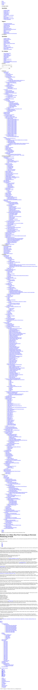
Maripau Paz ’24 (9, 415)
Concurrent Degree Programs (10, 91)
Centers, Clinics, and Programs (11, 82)
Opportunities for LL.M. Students (10, 397)
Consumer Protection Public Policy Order (15, 338)
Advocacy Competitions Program (8, 431)
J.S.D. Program (8, 100)
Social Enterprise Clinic (9, 314)
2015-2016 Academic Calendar (12, 128)
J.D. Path (10, 78)
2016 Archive (6, 649)
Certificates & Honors (7, 112)
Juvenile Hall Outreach (12, 372)
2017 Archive (6, 648)
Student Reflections (12, 280)
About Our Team (8, 236)
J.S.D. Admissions (6, 180)
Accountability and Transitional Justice (15, 290)
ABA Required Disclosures (6, 681)
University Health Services (8, 60)
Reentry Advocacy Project (13, 376)
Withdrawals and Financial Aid (11, 242)
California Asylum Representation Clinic (15, 335)
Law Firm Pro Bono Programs (10, 426)
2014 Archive (6, 651)
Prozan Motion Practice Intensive (12, 434)
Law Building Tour (10, 167)
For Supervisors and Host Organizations (11, 459)
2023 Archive (6, 643)
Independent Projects (9, 396)
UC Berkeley (4, 687)
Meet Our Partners (8, 193)
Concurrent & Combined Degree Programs (12, 173)
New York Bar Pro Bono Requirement (11, 427)
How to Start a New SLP (11, 363)
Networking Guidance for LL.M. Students (12, 511)
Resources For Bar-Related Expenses (12, 240)
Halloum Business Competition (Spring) (13, 443)
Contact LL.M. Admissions (11, 169)
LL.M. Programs (6, 93)
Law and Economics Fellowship (12, 88)
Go (11, 66)
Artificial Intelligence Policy (11, 142)
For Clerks (9, 505)
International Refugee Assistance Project (15, 350)
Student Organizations (7, 55)
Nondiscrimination (4, 685)
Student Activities (10, 84)
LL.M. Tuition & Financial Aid (10, 221)
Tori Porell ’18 (9, 406)
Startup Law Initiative (12, 359)
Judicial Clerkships (8, 497)
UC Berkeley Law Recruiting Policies (11, 513)
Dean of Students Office (7, 53)
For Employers (6, 512)
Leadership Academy (12, 209)
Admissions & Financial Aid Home (9, 156)
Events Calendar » (10, 111)
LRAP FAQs (11, 219)
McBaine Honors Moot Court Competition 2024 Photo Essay (18, 440)
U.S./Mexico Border (12, 385)
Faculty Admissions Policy (9, 174)
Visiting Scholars (9, 87)
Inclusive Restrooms (7, 62)
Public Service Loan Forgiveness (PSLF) (15, 216)
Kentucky (10, 384)
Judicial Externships (8, 453)
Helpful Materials (11, 437)
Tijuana (10, 390)
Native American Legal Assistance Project (15, 353)
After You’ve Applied (10, 160)
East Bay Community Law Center (11, 269)
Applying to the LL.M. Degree (10, 182)
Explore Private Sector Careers (11, 482)
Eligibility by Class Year (9, 432)
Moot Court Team (10, 447)
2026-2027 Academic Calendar (10, 116)
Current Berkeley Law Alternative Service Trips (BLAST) (15, 379)
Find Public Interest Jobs (11, 487)
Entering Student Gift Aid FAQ (13, 203)
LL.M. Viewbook (8, 195)
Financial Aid (6, 200)
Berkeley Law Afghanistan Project (12, 392)
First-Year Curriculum (9, 90)
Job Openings (4, 680)
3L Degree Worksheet (10, 151)
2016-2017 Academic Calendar (12, 127)
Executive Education (9, 521)
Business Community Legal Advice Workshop (16, 334)
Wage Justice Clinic (12, 377)
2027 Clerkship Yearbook (13, 503)
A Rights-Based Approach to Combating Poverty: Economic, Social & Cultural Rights (21, 292)
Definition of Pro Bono (10, 324)
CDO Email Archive (9, 509)
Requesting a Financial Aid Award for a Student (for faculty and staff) (16, 235)
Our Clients (11, 282)
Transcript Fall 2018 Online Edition (11, 629)
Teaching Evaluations (7, 42)
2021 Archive (6, 645)
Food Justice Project (12, 345)
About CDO (5, 476)
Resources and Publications (11, 299)
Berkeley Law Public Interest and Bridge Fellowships (17, 493)
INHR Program (9, 457)
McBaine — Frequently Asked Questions (15, 436)
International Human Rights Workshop (15, 349)
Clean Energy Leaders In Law (13, 336)
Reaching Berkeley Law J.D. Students (11, 517)
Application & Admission (11, 101)
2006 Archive (6, 658)
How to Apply (9, 327)
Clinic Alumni (11, 309)
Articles (3, 530)
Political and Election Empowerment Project (15, 356)
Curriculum (9, 77)
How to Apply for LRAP (13, 214)
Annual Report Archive (10, 319)
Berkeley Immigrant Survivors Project (14, 331)
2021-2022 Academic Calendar (12, 123)
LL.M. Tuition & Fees (10, 222)
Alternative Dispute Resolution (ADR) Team (14, 446)
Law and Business (8, 75)
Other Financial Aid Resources (10, 237)
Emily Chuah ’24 (9, 413)
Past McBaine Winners (12, 438)
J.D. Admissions (6, 157)
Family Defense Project (12, 344)
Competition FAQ (12, 441)
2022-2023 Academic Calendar (12, 122)
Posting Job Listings (8, 515)
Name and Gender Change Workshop (14, 352)
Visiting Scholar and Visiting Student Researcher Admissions (13, 199)
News (3, 1)
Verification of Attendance (9, 147)
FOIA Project (9, 401)
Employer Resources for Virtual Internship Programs (13, 518)
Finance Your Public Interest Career (12, 491)
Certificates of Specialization (10, 98)
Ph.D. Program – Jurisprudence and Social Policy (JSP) (14, 108)
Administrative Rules (9, 461)
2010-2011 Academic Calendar (11, 132)
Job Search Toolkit (6, 477)
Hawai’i (10, 383)
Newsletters (9, 276)
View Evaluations (6, 14)
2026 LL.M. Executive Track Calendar (11, 117)
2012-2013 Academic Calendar (12, 130)
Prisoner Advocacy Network (13, 375)
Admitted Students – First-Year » (10, 176)
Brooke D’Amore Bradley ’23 (11, 411)
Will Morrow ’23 (9, 419)
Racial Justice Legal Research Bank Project (15, 394)
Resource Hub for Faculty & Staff (9, 18)
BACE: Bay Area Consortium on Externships (14, 460)
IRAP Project (9, 402)
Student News (23, 618)
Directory (3, 63)
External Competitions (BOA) (10, 445)
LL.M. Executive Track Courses (12, 95)
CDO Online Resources (9, 522)
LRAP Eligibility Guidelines (13, 213)
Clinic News (9, 274)
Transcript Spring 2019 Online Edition (11, 628)
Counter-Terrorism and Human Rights (14, 293)
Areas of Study (6, 72)
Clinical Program (6, 256)
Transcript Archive (6, 624)
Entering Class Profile (9, 163)
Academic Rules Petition (11, 141)
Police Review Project (12, 355)
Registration (7, 145)
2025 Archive (6, 642)
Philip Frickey (8, 636)
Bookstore (5, 58)
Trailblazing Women (5, 661)
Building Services (6, 32)
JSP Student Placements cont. (11, 110)
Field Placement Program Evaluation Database (12, 462)
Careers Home (6, 475)
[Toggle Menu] (0, 69)
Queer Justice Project (12, 357)
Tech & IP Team (9, 448)
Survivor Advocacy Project (13, 360)
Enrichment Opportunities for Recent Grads (12, 520)
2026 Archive (6, 641)
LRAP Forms (11, 215)
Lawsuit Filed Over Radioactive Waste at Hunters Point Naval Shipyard (17, 275)
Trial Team (9, 449)
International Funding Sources (11, 224)
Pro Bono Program (6, 322)
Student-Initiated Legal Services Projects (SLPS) (13, 326)
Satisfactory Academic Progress (12, 241)
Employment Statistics (9, 526)
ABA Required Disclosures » (10, 179)
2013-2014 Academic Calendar (12, 129)
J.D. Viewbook (9, 168)
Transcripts (7, 146)
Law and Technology (9, 76)
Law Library (4, 2)
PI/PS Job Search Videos (13, 490)
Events (8, 190)
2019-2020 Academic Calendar (12, 124)
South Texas (11, 389)
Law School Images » (5, 666)
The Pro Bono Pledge (9, 323)
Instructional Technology (7, 30)
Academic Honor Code (10, 140)
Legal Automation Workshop (13, 373)
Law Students (8, 464)
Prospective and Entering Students (12, 202)
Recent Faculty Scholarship (8, 249)
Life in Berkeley (8, 188)
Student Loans (8, 243)
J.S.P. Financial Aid (8, 225)
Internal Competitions (9, 433)
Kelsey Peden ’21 (10, 422)
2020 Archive (6, 646)
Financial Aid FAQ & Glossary (10, 232)
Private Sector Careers (9, 481)
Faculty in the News (7, 251)
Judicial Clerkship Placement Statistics (11, 527)
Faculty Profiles (6, 40)
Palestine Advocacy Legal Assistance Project (15, 354)
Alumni (3, 4)
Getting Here (4, 678)
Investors (7, 468)
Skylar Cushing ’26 (10, 404)
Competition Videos (8, 450)
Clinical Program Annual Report (10, 318)
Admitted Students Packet (9, 196)
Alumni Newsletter (6, 660)
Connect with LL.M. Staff (9, 189)
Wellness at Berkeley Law (7, 59)
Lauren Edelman (8, 635)
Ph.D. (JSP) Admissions (7, 181)
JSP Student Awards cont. (11, 109)
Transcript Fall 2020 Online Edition (11, 626)
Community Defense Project (13, 370)
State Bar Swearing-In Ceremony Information (14, 154)
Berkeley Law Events (7, 26)
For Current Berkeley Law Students (11, 177)
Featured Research (6, 252)
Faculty (8, 83)
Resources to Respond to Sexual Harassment (10, 33)
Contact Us (9, 192)
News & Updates (11, 218)
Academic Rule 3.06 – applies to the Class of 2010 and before (16, 144)
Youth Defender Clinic (22, 562)
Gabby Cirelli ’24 (10, 410)
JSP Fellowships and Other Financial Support (14, 227)
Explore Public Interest (10, 485)
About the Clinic (9, 258)
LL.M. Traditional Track (9, 96)
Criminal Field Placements (9, 455)
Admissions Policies (8, 178)
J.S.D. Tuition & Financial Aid (10, 228)
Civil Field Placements (9, 454)
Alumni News (4, 618)
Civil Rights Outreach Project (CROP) (15, 368)
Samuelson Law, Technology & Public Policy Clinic (13, 306)
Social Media (4, 662)
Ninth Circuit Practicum (7, 470)
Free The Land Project (12, 371)
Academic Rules (6, 13)
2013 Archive (6, 652)
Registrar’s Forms (8, 148)
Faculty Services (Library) (7, 28)
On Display (3, 633)
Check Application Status (13, 106)
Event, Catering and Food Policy (8, 47)
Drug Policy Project (12, 341)
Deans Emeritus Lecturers (7, 248)
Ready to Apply (9, 159)
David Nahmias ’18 (10, 403)
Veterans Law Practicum (7, 469)
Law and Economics (9, 86)
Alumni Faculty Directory (9, 524)
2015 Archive (6, 650)
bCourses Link (6, 11)
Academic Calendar (7, 10)
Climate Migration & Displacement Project (15, 337)
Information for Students (11, 261)
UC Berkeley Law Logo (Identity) (9, 15)
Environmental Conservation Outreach (15, 343)
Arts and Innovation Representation (14, 330)
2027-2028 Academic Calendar (12, 135)
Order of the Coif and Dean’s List (10, 138)
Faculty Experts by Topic (7, 246)
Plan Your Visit (9, 165)
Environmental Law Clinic (9, 270)
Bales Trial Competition (10, 444)
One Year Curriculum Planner (10, 114)
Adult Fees (9, 300)
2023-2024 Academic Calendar (12, 121)
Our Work (8, 281)
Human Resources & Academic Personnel (10, 29)
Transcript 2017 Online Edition (10, 631)
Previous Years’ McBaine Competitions (15, 439)
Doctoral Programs (6, 99)
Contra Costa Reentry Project (13, 339)
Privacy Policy (4, 686)
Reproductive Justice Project (13, 358)
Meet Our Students (8, 171)
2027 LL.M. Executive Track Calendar (13, 136)
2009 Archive (6, 655)
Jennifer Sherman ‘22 (10, 423)
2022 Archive (6, 644)
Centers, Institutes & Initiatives (8, 253)
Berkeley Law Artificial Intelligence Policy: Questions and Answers (19, 143)
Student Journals (6, 56)
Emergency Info (6, 17)
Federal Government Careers (11, 494)
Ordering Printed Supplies (9, 665)
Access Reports (9, 313)
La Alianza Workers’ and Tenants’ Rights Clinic (16, 351)
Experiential (4, 254)
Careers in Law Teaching (7, 523)
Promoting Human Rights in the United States (16, 291)
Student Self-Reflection (12, 288)
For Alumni (5, 519)
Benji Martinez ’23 (10, 418)
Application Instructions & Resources (12, 498)
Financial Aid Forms (9, 233)
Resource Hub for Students (8, 49)
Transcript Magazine (5, 623)
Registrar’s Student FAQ (9, 152)
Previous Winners (11, 442)
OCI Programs (8, 507)
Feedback (3, 682)
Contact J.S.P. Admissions (11, 170)
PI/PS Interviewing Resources (13, 488)
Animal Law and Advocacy (13, 329)
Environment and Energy (9, 74)
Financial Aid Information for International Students (15, 239)
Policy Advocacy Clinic (9, 296)
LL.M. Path (11, 79)
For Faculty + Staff (5, 6)
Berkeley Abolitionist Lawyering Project (15, 366)
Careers (3, 474)
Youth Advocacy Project (12, 362)
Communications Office (5, 663)
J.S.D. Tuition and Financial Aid (14, 103)
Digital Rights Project (12, 340)
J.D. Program (6, 89)
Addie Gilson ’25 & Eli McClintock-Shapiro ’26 (14, 405)
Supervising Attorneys (9, 398)
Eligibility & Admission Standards (14, 104)
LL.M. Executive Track (9, 94)
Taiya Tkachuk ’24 (10, 412)
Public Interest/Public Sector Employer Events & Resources (18, 486)
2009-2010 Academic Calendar (12, 133)
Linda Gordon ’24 (10, 399)
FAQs (8, 162)
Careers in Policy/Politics (11, 496)
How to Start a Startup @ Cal (11, 466)
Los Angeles (11, 387)
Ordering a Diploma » (9, 149)
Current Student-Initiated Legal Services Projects (14, 328)
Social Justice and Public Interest (15, 618)
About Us (8, 297)
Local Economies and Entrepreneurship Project (16, 374)
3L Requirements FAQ (10, 150)
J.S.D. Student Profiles (10, 107)
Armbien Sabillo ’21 (10, 421)
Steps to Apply (11, 102)
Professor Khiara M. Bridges (11, 424)
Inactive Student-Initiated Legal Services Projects (14, 364)
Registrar (5, 137)
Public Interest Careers (9, 484)
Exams (5, 44)
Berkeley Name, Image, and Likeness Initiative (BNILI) (17, 333)
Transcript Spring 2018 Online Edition (11, 630)
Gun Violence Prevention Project (14, 347)
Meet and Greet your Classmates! (12, 198)
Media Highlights (4, 639)
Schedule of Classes (7, 12)
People (8, 298)
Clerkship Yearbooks (10, 499)
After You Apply (9, 185)
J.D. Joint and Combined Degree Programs (13, 220)
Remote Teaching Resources (8, 23)
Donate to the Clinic (10, 268)
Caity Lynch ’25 (9, 408)
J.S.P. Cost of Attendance (11, 226)
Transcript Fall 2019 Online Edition (11, 627)
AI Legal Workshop (12, 365)
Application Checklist (12, 105)
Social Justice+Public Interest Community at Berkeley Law (16, 80)
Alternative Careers (8, 508)
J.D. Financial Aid (8, 201)
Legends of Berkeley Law (7, 634)
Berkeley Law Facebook (7, 39)
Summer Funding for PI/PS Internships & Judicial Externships (18, 492)
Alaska (10, 380)
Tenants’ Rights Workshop (13, 361)
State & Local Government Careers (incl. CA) (14, 495)
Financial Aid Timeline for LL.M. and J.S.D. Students (15, 223)
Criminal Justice (8, 73)
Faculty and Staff (11, 259)
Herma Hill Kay (8, 637)
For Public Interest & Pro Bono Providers (12, 428)
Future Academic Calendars (10, 134)
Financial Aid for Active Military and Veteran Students (15, 238)
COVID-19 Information (7, 19)
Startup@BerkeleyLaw (7, 463)
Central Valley (11, 382)
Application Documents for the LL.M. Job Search (13, 510)
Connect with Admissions (9, 164)
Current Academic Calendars (8, 115)
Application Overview (10, 183)
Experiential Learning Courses (8, 429)
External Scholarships (12, 207)
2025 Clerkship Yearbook (13, 501)
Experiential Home (6, 255)
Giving (3, 3)
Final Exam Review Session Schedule (9, 43)
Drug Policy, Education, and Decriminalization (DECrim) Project (16, 407)
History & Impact (8, 473)
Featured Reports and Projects (13, 289)
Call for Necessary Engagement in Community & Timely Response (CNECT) (17, 391)
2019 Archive (6, 647)
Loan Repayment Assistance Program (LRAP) (14, 212)
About (8, 307)
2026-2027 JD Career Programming (11, 479)
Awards (7, 425)
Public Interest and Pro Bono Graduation (15, 81)
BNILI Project (9, 400)
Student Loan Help (12, 217)
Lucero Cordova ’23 (10, 416)
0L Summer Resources (9, 478)
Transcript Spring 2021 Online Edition (11, 625)
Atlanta (10, 381)
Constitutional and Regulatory (10, 85)
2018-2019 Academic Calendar (12, 125)
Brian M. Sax (9, 320)
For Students (4, 34)
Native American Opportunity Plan (14, 210)
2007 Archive (6, 657)
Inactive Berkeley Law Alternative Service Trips (14, 386)
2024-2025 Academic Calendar (12, 120)
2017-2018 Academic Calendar (12, 126)
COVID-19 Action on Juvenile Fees (14, 303)
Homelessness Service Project (13, 348)
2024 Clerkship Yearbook (13, 500)
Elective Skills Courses (9, 430)
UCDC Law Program (10, 458)
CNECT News (9, 395)
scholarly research (2, 566)
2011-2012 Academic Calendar (11, 131)
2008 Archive (6, 656)
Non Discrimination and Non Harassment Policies (13, 514)
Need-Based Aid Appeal (12, 206)
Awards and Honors (7, 250)
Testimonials (7, 451)
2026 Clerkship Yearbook (13, 502)
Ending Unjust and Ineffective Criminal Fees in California (17, 301)
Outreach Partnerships (9, 175)
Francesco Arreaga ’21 (10, 420)
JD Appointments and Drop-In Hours (11, 480)
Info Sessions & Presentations (10, 234)
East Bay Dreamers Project (13, 342)
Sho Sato (7, 638)
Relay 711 (3, 684)
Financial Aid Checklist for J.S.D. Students (13, 230)
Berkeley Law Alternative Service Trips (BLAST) (13, 378)
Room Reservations (6, 31)
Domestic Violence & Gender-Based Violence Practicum (12, 471)
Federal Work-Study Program (10, 244)
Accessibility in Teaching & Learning (9, 24)
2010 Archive (6, 654)
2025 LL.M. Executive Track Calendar (13, 119)
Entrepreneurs (8, 465)
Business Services (6, 27)
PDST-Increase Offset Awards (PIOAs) (15, 211)
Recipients (8, 321)
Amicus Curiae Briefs (12, 263)
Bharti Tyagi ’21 (9, 417)
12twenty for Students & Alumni (8, 528)
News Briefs (5, 659)
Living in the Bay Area (9, 172)
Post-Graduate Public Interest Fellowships (15, 489)
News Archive (4, 640)
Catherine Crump (10, 600)
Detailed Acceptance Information (12, 197)
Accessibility (4, 683)
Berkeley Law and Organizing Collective (15, 332)
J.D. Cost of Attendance (10, 204)
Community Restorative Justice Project (15, 369)
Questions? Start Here (9, 194)
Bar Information (8, 153)
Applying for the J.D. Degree (10, 158)
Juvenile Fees (9, 302)
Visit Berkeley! (9, 191)
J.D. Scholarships (10, 205)
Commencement (6, 57)
